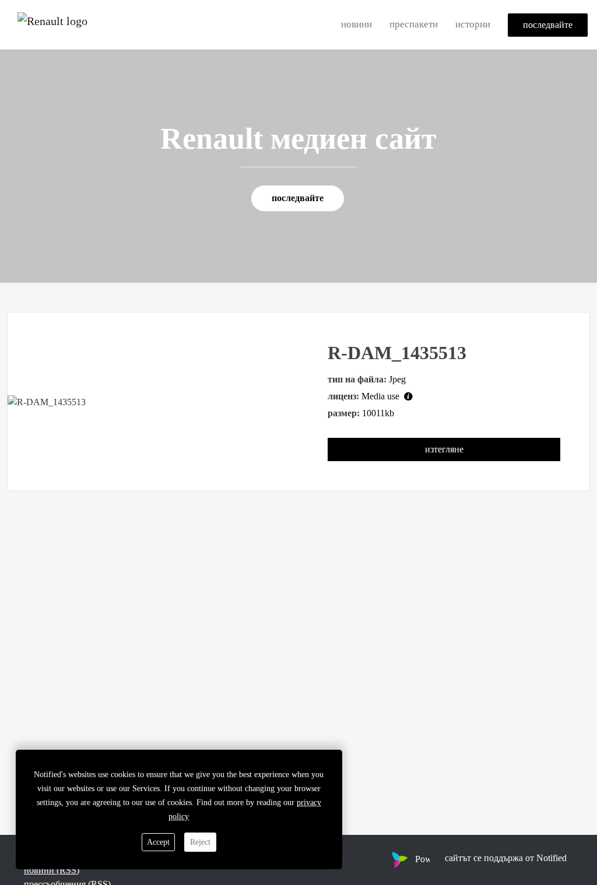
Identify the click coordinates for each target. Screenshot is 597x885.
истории (472, 24)
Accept (158, 842)
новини (356, 24)
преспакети (413, 24)
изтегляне (444, 449)
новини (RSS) (51, 870)
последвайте (548, 25)
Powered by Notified (453, 859)
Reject (200, 842)
